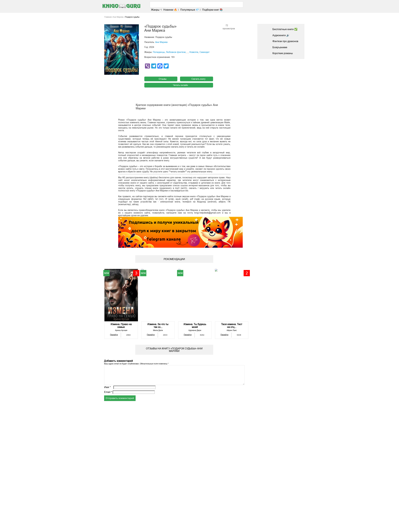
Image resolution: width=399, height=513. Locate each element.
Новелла (193, 52)
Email (108, 392)
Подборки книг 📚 (212, 9)
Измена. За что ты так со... (157, 325)
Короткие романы (282, 53)
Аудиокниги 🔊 (280, 35)
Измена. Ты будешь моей (195, 325)
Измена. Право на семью (121, 325)
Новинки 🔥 (170, 9)
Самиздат (204, 52)
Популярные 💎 (189, 9)
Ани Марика (161, 42)
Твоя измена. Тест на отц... (231, 325)
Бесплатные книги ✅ (284, 29)
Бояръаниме (279, 47)
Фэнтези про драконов (285, 41)
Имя (107, 387)
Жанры (155, 9)
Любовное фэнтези (176, 52)
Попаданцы (159, 52)
